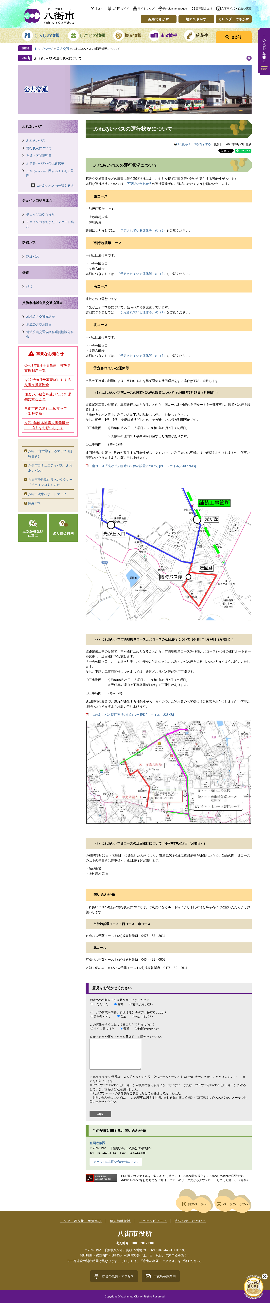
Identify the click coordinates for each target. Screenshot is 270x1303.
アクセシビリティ (153, 1221)
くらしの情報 (46, 35)
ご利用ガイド (120, 8)
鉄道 (25, 272)
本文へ (99, 8)
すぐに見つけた (104, 1028)
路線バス (29, 242)
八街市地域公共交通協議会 (42, 303)
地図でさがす (196, 19)
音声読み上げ (204, 8)
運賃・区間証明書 (39, 155)
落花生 (202, 35)
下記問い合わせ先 (139, 183)
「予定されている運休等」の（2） (141, 273)
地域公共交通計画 (39, 324)
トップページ (43, 48)
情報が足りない (142, 1004)
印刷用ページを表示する (194, 144)
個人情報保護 (120, 1221)
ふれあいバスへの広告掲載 (45, 163)
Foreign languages (175, 8)
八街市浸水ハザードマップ (47, 494)
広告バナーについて (190, 1221)
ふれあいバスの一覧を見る (55, 185)
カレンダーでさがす (233, 19)
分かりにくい (144, 1016)
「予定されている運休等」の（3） (141, 230)
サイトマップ (146, 8)
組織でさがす (158, 19)
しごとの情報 (92, 35)
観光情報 (133, 35)
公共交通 (63, 48)
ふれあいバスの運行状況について (58, 58)
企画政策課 (97, 1143)
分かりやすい (102, 1016)
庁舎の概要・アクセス (118, 1276)
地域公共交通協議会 (40, 316)
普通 (120, 1004)
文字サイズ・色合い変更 (236, 8)
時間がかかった (148, 1028)
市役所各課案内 (165, 1276)
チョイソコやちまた (37, 200)
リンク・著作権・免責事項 (81, 1221)
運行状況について (39, 148)
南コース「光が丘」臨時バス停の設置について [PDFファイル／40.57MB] (144, 466)
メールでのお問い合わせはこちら (115, 1161)
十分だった (101, 1004)
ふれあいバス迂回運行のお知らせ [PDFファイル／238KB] (133, 714)
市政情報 (168, 35)
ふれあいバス (32, 126)
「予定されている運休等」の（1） (141, 312)
